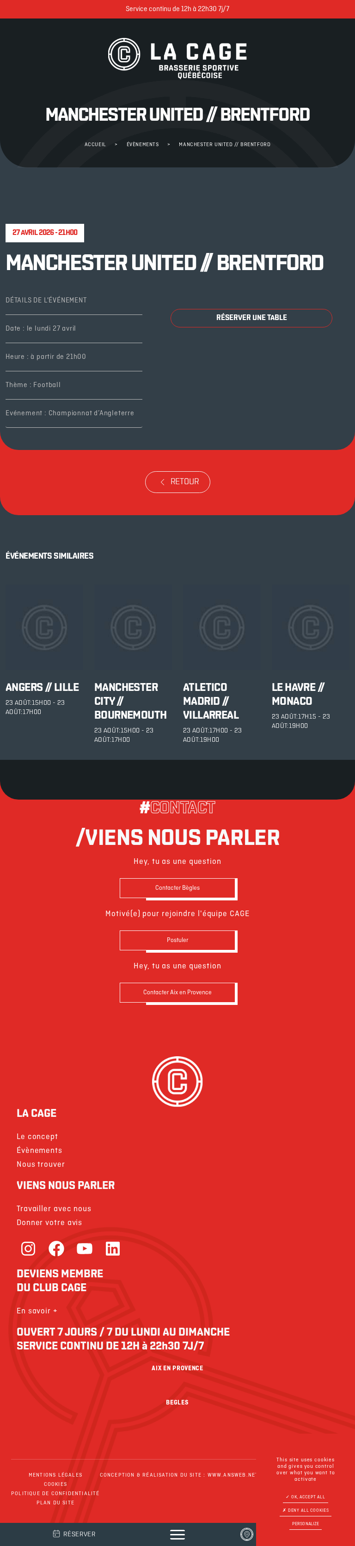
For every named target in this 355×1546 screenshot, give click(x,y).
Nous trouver (41, 1165)
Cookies (55, 1484)
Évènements (143, 145)
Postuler (177, 940)
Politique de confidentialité (55, 1494)
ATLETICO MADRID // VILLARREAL (211, 702)
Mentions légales (55, 1475)
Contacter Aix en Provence (177, 993)
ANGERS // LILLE (42, 688)
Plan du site (55, 1503)
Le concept (37, 1137)
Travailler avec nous (54, 1209)
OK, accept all (307, 1497)
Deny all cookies (308, 1511)
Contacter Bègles (177, 888)
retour (185, 482)
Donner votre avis (49, 1223)
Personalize (305, 1524)
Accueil (95, 145)
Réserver (79, 1534)
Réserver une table (251, 318)
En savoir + (37, 1311)
